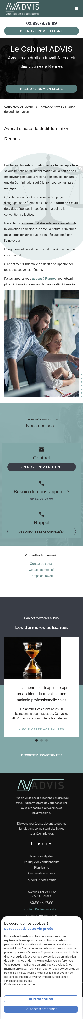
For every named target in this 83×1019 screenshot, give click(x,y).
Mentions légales (41, 856)
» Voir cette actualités (41, 729)
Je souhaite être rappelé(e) (41, 531)
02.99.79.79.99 (41, 23)
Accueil (30, 107)
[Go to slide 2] (41, 740)
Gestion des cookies (41, 873)
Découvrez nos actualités (41, 755)
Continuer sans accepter (19, 984)
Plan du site (41, 867)
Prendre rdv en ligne (41, 31)
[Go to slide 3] (46, 740)
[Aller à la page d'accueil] (27, 8)
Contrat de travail (50, 107)
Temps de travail (41, 576)
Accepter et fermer (43, 1009)
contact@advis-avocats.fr (41, 909)
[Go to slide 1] (36, 740)
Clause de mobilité (41, 569)
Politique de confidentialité (41, 862)
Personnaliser (43, 999)
